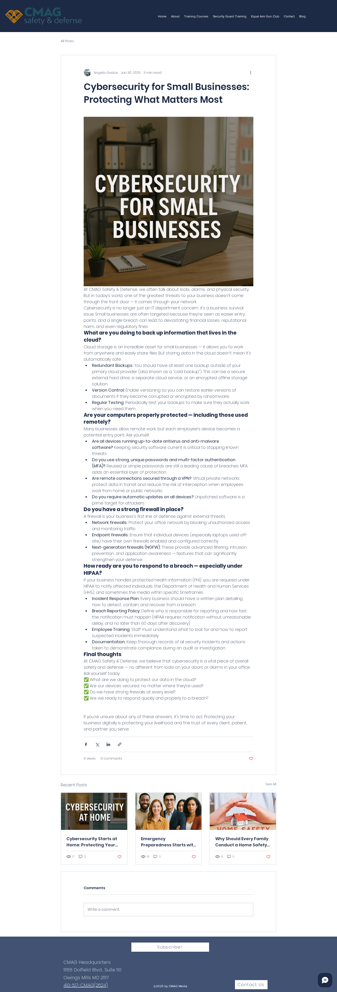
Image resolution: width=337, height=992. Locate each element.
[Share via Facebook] (86, 744)
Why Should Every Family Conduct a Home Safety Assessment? (241, 842)
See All (270, 784)
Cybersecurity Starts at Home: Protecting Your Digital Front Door (91, 842)
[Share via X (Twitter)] (97, 744)
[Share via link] (119, 744)
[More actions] (250, 72)
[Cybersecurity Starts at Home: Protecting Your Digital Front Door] (94, 811)
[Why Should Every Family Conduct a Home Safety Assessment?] (243, 811)
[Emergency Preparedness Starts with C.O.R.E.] (168, 811)
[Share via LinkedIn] (108, 744)
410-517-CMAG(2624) (86, 985)
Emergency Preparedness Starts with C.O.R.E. (168, 842)
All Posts (67, 41)
